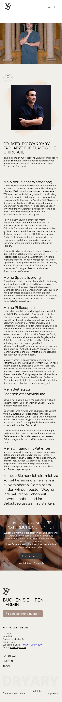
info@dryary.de (18, 647)
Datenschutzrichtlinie (14, 693)
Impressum (53, 693)
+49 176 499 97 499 (31, 644)
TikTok (7, 666)
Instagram (9, 656)
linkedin (8, 661)
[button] (49, 6)
